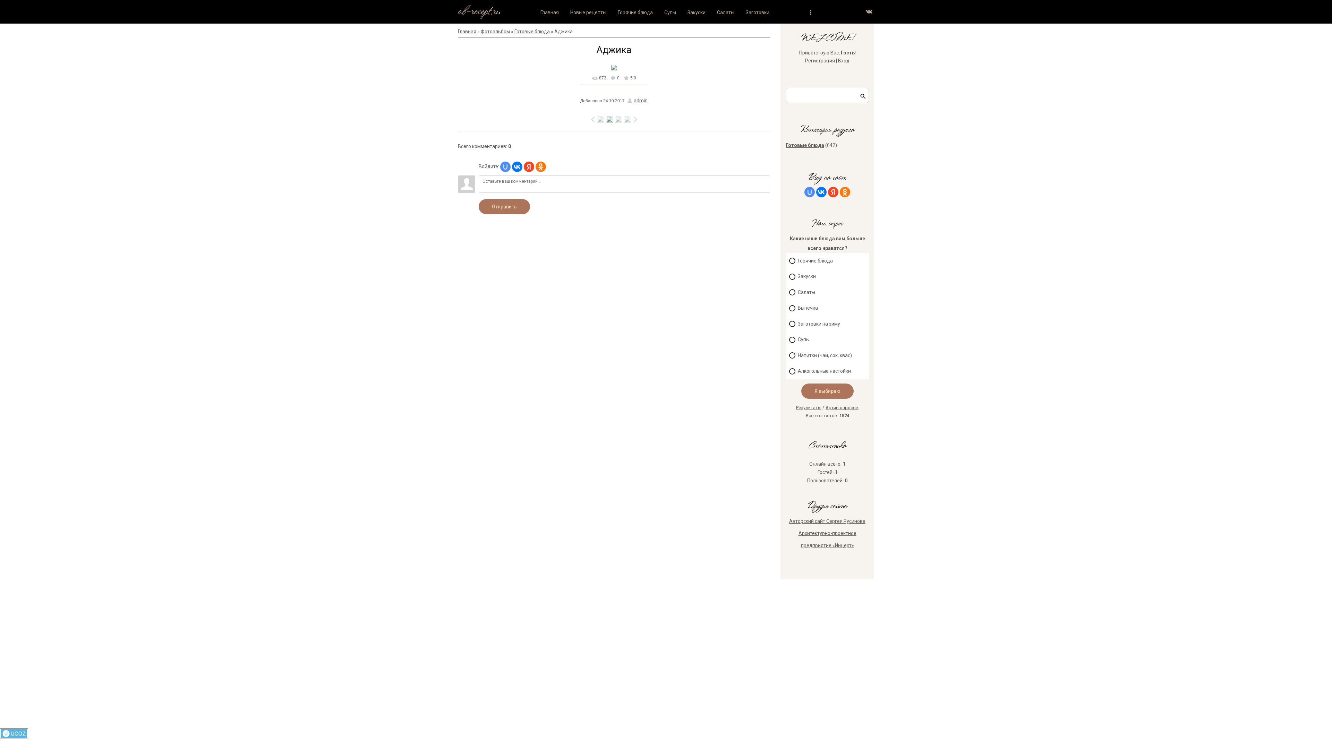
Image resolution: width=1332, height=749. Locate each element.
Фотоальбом (495, 31)
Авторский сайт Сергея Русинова (827, 521)
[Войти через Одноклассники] (541, 167)
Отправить (504, 206)
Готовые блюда (532, 31)
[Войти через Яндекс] (529, 167)
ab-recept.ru (479, 11)
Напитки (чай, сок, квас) (825, 355)
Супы (804, 339)
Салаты (806, 292)
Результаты (808, 407)
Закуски (807, 276)
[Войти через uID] (505, 167)
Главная (467, 31)
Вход (843, 60)
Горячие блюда (815, 261)
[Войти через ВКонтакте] (517, 167)
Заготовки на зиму (819, 324)
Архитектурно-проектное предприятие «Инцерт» (827, 539)
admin (641, 100)
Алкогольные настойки (824, 371)
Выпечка (808, 308)
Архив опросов (842, 407)
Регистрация (820, 60)
